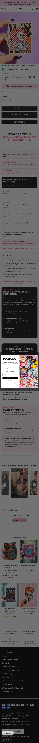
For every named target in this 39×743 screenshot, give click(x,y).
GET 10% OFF (10, 378)
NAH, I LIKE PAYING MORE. (10, 380)
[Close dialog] (36, 356)
